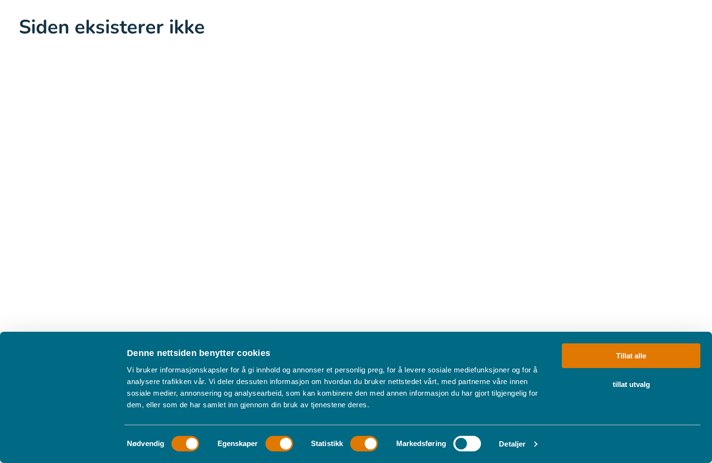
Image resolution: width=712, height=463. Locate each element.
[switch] (279, 443)
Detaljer (512, 444)
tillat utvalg (631, 384)
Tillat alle (631, 356)
